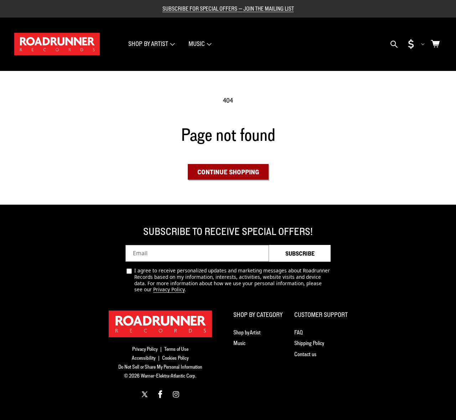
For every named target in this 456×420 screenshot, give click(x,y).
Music (196, 43)
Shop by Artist (247, 332)
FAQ (298, 332)
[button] (151, 44)
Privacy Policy (169, 289)
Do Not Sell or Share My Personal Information (160, 367)
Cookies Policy (175, 358)
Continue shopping (228, 171)
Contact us (305, 354)
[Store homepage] (160, 324)
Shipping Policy (309, 343)
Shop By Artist (148, 43)
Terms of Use (176, 349)
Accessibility (144, 358)
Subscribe (300, 253)
